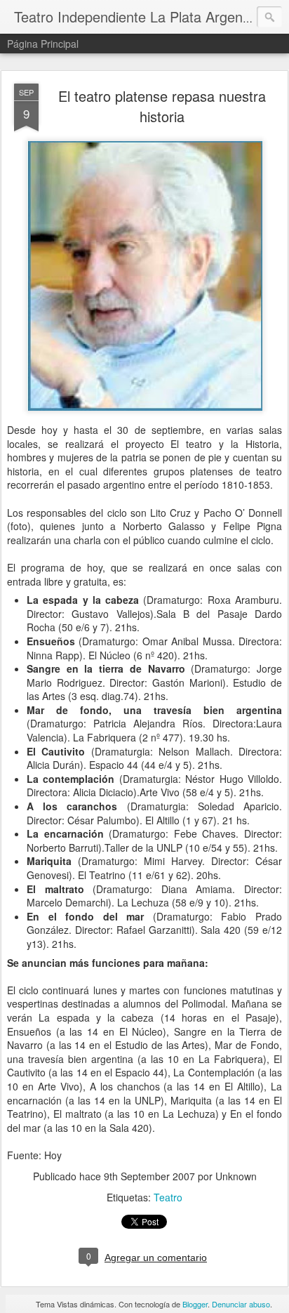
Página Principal (43, 44)
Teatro (168, 1197)
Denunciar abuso (241, 1303)
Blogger (195, 1303)
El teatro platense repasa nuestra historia (162, 106)
